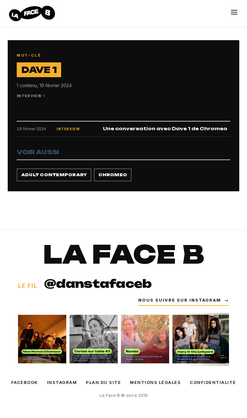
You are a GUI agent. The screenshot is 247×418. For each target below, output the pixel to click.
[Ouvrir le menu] (234, 12)
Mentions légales (155, 382)
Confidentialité (213, 382)
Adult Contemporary (54, 174)
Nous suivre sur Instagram (183, 300)
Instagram (62, 382)
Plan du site (103, 382)
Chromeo (112, 174)
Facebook (24, 382)
